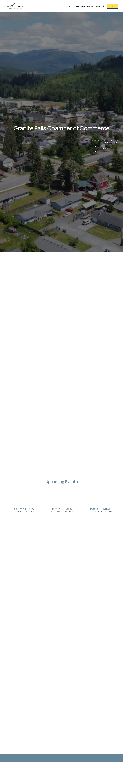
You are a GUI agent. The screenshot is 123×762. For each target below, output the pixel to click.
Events (76, 6)
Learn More (106, 149)
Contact (97, 6)
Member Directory (87, 6)
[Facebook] (104, 6)
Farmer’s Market (24, 508)
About (70, 6)
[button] (115, 502)
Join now (112, 6)
